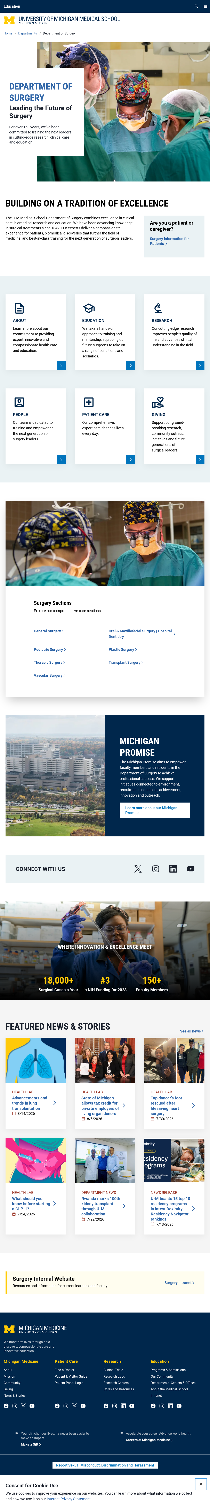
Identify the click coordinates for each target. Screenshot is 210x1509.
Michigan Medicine (21, 1361)
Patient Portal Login (69, 1383)
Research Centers (116, 1383)
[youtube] (190, 869)
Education (160, 1361)
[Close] (200, 1484)
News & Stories (14, 1396)
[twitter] (23, 1406)
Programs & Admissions (168, 1370)
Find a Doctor (64, 1370)
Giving (8, 1389)
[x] (138, 869)
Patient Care (66, 1361)
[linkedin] (173, 869)
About (8, 1370)
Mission (9, 1376)
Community (12, 1383)
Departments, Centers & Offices (173, 1383)
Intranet (156, 1396)
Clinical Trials (113, 1370)
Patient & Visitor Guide (71, 1376)
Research (112, 1361)
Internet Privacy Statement (69, 1499)
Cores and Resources (119, 1389)
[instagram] (155, 869)
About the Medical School (169, 1389)
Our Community (162, 1376)
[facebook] (6, 1406)
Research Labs (114, 1376)
